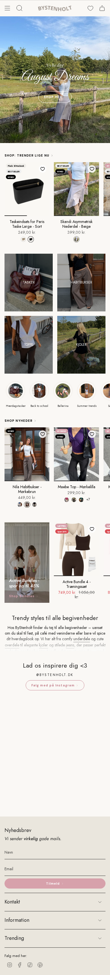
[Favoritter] (90, 8)
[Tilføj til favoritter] (42, 169)
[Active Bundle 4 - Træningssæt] (76, 549)
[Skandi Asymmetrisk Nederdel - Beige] (76, 189)
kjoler (43, 645)
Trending (14, 938)
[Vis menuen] (7, 8)
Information (17, 920)
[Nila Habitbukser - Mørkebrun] (27, 454)
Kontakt (12, 901)
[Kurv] (102, 8)
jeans (70, 645)
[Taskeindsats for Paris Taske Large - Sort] (27, 189)
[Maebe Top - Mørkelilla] (76, 454)
